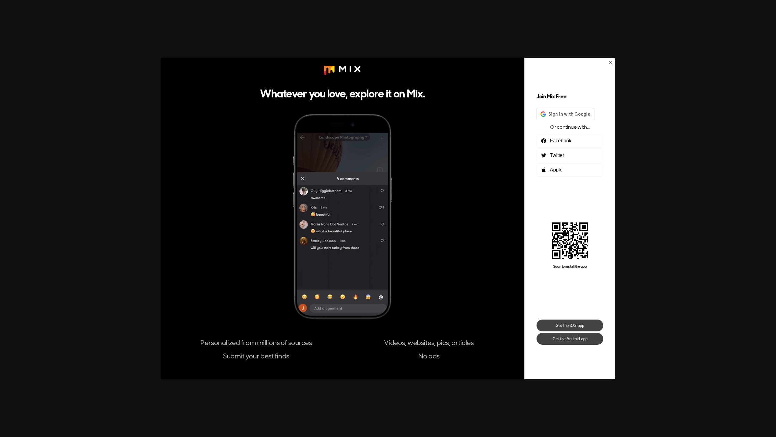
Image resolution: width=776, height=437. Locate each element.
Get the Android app (570, 339)
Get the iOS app (570, 325)
